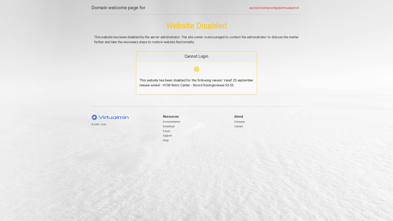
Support (167, 135)
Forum (166, 131)
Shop (166, 140)
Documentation (171, 121)
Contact (250, 136)
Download (169, 126)
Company (239, 121)
